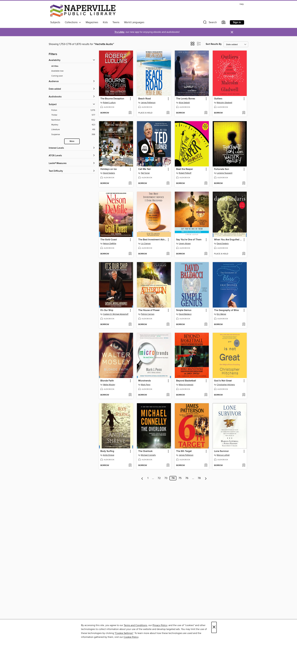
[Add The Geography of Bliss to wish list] (244, 325)
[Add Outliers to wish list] (244, 113)
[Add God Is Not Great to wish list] (244, 395)
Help (242, 4)
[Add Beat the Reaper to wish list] (206, 183)
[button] (209, 23)
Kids (105, 22)
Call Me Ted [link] (144, 169)
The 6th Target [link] (184, 451)
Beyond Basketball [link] (186, 380)
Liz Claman (146, 243)
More (72, 141)
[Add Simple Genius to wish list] (206, 325)
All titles (54, 66)
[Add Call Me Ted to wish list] (168, 183)
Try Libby (119, 32)
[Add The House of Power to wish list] (168, 325)
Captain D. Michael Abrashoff (115, 314)
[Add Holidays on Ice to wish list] (130, 183)
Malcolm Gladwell (224, 102)
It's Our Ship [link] (106, 310)
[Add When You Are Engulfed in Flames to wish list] (244, 254)
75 (180, 478)
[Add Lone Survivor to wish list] (244, 465)
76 (186, 478)
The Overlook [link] (145, 451)
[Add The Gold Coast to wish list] (130, 254)
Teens (115, 22)
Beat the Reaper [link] (184, 169)
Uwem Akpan (185, 243)
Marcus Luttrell (223, 455)
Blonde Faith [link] (107, 380)
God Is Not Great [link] (223, 380)
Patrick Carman (147, 314)
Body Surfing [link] (107, 451)
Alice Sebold (184, 102)
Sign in (237, 22)
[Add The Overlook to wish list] (168, 465)
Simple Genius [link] (183, 310)
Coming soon (57, 76)
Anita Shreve (108, 455)
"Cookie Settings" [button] (124, 633)
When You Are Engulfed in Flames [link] (228, 239)
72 (159, 478)
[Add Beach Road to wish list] (168, 113)
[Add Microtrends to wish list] (168, 395)
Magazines (92, 22)
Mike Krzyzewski (186, 384)
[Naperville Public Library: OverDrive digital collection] (83, 10)
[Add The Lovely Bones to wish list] (206, 113)
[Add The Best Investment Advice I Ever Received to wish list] (168, 254)
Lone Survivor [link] (221, 451)
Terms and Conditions (135, 625)
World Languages (134, 22)
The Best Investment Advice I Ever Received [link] (152, 239)
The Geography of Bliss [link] (226, 310)
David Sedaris (109, 173)
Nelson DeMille (109, 243)
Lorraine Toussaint (224, 173)
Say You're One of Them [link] (188, 239)
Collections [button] (72, 22)
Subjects (55, 22)
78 (199, 478)
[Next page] (206, 478)
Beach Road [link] (144, 98)
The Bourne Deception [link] (112, 98)
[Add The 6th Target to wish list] (206, 465)
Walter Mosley (109, 384)
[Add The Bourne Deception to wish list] (130, 113)
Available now (57, 71)
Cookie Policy (131, 637)
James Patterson (148, 102)
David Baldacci (185, 314)
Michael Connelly (148, 455)
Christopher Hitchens (226, 384)
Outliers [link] (218, 98)
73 (165, 478)
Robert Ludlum (109, 102)
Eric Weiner (221, 314)
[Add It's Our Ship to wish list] (130, 325)
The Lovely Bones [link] (185, 98)
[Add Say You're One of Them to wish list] (206, 254)
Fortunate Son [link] (221, 169)
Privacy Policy (160, 625)
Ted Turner (145, 173)
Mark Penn (145, 384)
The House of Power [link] (149, 310)
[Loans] (223, 23)
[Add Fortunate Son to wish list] (244, 183)
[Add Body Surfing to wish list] (130, 465)
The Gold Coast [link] (108, 239)
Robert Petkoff (185, 173)
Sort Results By (214, 44)
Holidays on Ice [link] (108, 169)
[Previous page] (142, 478)
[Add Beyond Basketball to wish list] (206, 395)
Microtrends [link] (144, 380)
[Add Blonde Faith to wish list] (130, 395)
